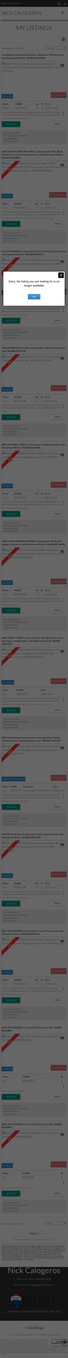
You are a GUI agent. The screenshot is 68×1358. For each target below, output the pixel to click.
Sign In (6, 3)
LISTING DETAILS (11, 124)
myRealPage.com (34, 1328)
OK (34, 296)
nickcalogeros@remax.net (40, 1284)
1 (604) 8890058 (10, 138)
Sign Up (17, 3)
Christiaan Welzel (25, 1335)
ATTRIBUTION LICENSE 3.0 (50, 1335)
